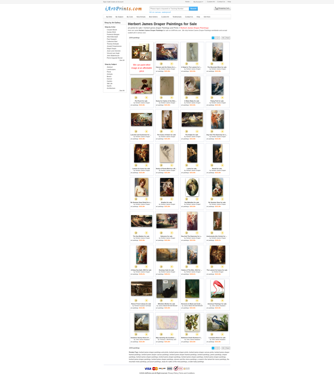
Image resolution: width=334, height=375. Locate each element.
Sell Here (207, 17)
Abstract (110, 67)
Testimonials (177, 17)
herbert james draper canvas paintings (155, 355)
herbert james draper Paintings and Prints (161, 28)
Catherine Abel (112, 41)
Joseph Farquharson (114, 46)
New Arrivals (141, 17)
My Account (197, 2)
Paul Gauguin (112, 39)
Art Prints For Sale (123, 8)
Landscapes (111, 69)
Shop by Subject (111, 64)
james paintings (216, 355)
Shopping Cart (224, 8)
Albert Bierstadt (112, 37)
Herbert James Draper (168, 69)
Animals (110, 74)
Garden (109, 81)
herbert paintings (204, 355)
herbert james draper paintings (147, 357)
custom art (131, 33)
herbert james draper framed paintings (183, 355)
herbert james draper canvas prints (201, 352)
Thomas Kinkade (113, 44)
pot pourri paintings (154, 362)
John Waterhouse (113, 56)
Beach (109, 76)
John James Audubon (218, 305)
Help (229, 2)
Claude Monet (112, 30)
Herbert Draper (218, 272)
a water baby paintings (196, 362)
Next (227, 38)
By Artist (109, 17)
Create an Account (116, 2)
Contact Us (221, 2)
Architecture (111, 88)
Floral (109, 72)
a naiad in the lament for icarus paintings (212, 359)
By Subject (119, 17)
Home (187, 2)
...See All (121, 60)
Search (193, 9)
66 (223, 38)
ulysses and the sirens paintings (185, 359)
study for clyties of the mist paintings (174, 362)
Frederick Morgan (113, 34)
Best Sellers (153, 17)
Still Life (109, 83)
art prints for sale (135, 28)
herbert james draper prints (178, 352)
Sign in (105, 2)
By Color (130, 17)
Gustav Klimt (111, 32)
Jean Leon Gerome (114, 51)
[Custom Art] (141, 60)
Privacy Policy (173, 373)
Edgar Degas (111, 48)
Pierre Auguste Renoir (115, 58)
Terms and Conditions (187, 373)
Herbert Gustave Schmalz (142, 305)
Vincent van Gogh (113, 53)
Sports (109, 86)
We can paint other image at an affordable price (141, 68)
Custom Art (211, 2)
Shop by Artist (110, 27)
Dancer (109, 79)
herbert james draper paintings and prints (153, 352)
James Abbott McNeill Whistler (168, 305)
